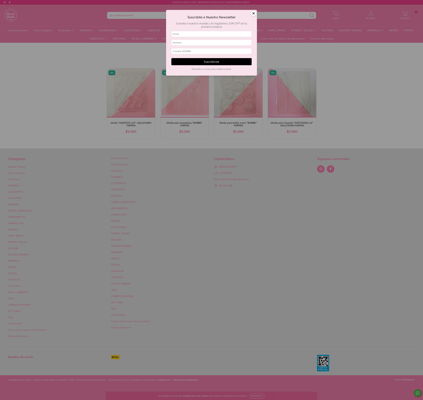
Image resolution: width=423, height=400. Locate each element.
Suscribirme (211, 61)
